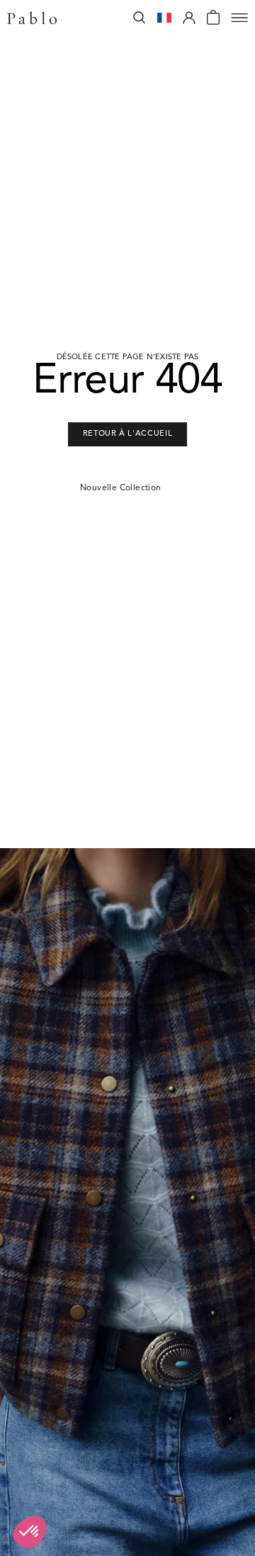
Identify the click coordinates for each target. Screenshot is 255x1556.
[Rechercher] (139, 17)
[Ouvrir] (239, 17)
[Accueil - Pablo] (32, 17)
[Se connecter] (189, 17)
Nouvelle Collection (121, 488)
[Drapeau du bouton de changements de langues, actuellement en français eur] (164, 17)
